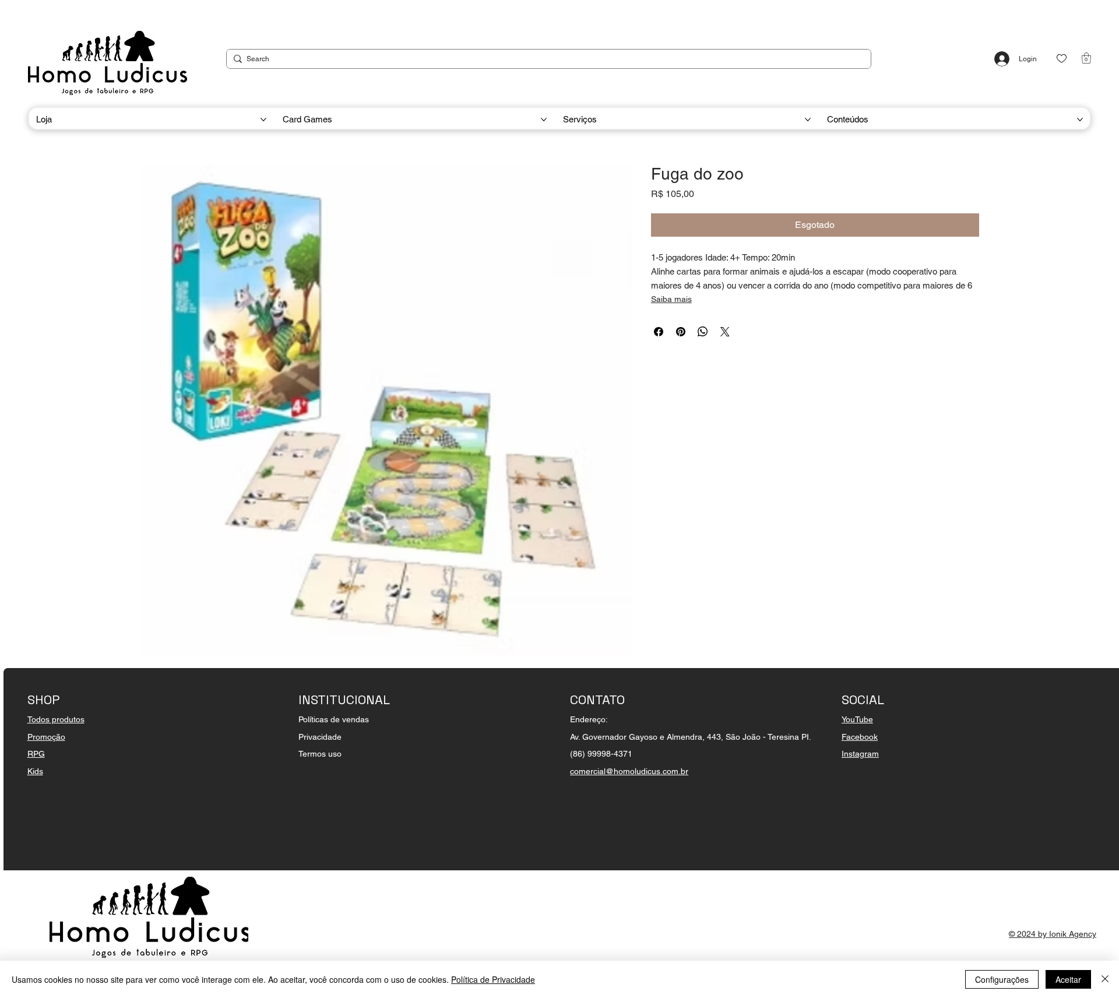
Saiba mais (671, 299)
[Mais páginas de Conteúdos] (1080, 119)
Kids (35, 771)
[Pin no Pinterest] (681, 332)
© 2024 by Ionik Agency (1052, 934)
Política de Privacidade (493, 979)
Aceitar (1068, 979)
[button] (1086, 58)
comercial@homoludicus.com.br (629, 771)
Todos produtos (56, 719)
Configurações (1002, 979)
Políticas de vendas (333, 719)
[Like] (1061, 58)
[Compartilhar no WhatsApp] (703, 332)
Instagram (860, 753)
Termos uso (320, 753)
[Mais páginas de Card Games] (544, 119)
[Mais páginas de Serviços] (808, 119)
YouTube (857, 719)
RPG (36, 753)
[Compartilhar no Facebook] (659, 332)
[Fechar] (1105, 979)
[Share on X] (725, 332)
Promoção (46, 737)
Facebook (860, 737)
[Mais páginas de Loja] (263, 119)
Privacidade (320, 737)
